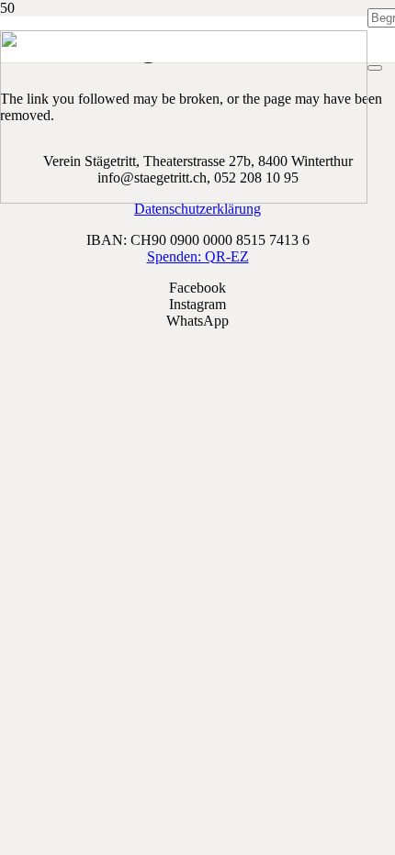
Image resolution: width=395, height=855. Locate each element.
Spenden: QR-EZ (198, 256)
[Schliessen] (374, 68)
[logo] (183, 198)
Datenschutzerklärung (197, 209)
